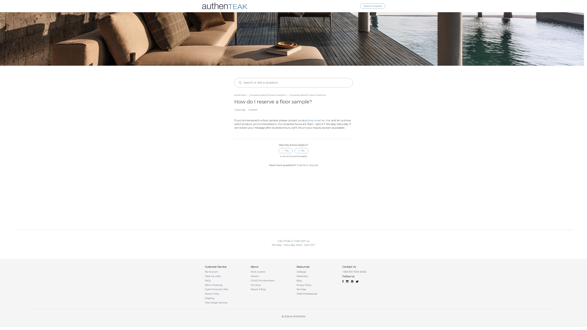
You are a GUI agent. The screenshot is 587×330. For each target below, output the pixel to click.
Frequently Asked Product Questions (267, 95)
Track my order (213, 276)
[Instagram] (347, 281)
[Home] (225, 10)
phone (309, 120)
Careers (255, 276)
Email (286, 241)
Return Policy (212, 294)
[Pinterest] (352, 281)
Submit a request (373, 6)
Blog (299, 280)
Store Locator (258, 272)
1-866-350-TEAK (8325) (354, 272)
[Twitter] (357, 281)
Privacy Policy (304, 285)
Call (280, 241)
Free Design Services (216, 302)
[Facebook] (343, 281)
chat (328, 120)
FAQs (208, 280)
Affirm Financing (214, 285)
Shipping (209, 298)
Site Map (301, 289)
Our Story (256, 285)
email (317, 120)
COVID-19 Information (263, 280)
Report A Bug (258, 289)
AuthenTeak (240, 95)
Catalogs (301, 272)
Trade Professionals (307, 294)
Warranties (302, 276)
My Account (211, 272)
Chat (297, 241)
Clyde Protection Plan (216, 289)
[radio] (285, 150)
